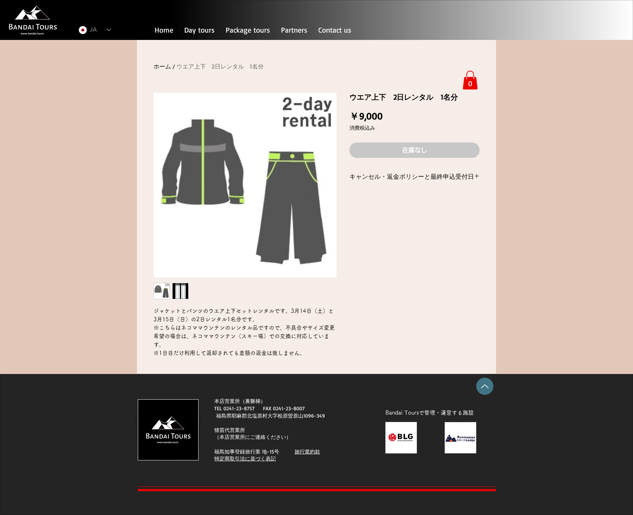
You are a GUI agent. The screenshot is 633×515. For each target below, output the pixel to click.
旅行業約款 (307, 451)
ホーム (162, 66)
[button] (470, 80)
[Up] (484, 386)
